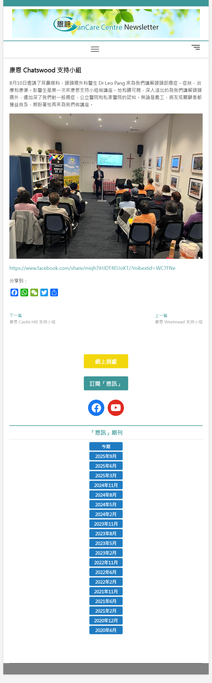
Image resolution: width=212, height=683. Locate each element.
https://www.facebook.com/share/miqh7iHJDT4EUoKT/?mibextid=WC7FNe (92, 268)
